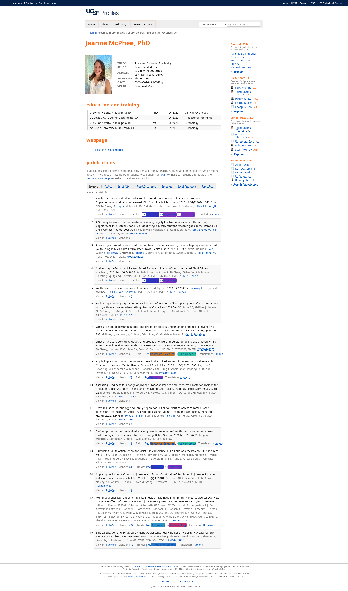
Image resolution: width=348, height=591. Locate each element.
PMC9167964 (126, 419)
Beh (159, 354)
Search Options (143, 24)
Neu (155, 525)
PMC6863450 (103, 485)
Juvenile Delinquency (243, 53)
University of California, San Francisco (33, 3)
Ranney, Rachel (244, 180)
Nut (161, 544)
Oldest (108, 186)
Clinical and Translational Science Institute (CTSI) (153, 566)
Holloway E (113, 252)
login (163, 174)
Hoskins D (140, 252)
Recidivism (237, 57)
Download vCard (145, 86)
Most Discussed (146, 186)
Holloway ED (197, 288)
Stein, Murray (246, 149)
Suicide (235, 64)
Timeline (167, 186)
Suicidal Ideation (241, 60)
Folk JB (212, 206)
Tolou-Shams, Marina (243, 93)
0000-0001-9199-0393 (148, 82)
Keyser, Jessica (244, 172)
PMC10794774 (177, 292)
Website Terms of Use (137, 576)
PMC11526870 (127, 396)
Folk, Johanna (246, 87)
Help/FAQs (121, 24)
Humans (217, 214)
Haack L (201, 206)
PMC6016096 (180, 520)
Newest (94, 186)
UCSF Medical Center (330, 3)
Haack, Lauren (246, 102)
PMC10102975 (205, 349)
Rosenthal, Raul (247, 141)
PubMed (111, 214)
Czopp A (119, 206)
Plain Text (208, 186)
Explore (239, 71)
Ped (150, 214)
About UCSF (290, 3)
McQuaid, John (244, 176)
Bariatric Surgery (241, 67)
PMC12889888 (138, 233)
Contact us (187, 581)
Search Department (245, 184)
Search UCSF (307, 3)
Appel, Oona (242, 164)
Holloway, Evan (247, 98)
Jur (185, 354)
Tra (175, 525)
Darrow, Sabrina (245, 168)
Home (91, 24)
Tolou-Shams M (201, 229)
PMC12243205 (135, 256)
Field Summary (187, 186)
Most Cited (124, 186)
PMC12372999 (127, 315)
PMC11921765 (190, 276)
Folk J (211, 249)
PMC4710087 (176, 540)
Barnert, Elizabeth (244, 136)
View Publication (195, 334)
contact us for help (98, 178)
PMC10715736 (167, 372)
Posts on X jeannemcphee (109, 149)
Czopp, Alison (246, 107)
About (105, 24)
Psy (168, 214)
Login (93, 32)
